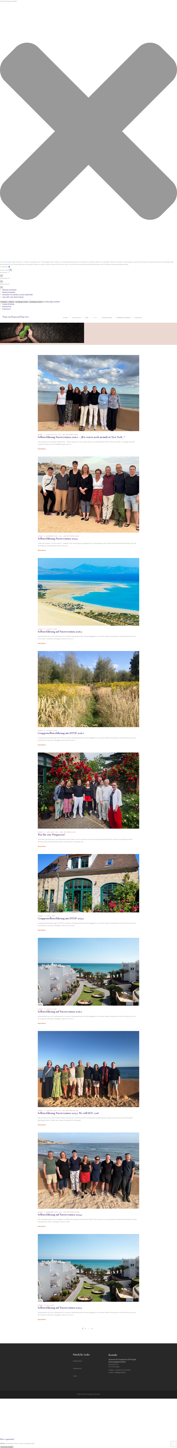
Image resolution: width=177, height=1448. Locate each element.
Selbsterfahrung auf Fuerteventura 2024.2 (60, 1214)
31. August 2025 (50, 629)
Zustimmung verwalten (7, 1447)
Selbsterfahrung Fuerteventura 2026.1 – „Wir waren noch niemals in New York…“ (81, 437)
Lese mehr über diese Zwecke (13, 297)
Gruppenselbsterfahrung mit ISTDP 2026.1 (61, 733)
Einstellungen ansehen (22, 302)
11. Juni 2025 (49, 832)
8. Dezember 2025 (51, 536)
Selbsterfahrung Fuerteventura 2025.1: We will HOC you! (68, 1113)
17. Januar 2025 (50, 1110)
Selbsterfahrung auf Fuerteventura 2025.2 (60, 1307)
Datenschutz (6, 306)
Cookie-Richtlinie (8, 304)
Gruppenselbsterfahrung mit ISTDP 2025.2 (61, 918)
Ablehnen (11, 302)
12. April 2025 (49, 916)
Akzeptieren (4, 302)
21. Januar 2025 (50, 1009)
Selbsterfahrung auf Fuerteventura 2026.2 (60, 631)
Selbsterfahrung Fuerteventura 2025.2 (58, 538)
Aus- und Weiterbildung (68, 434)
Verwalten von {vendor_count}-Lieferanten (17, 295)
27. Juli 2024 (49, 1305)
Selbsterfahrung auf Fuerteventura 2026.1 (60, 1011)
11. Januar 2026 (50, 434)
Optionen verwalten (9, 290)
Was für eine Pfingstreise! (51, 834)
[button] (88, 131)
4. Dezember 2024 (51, 1212)
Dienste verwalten (8, 292)
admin (40, 434)
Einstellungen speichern (36, 302)
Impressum (6, 309)
